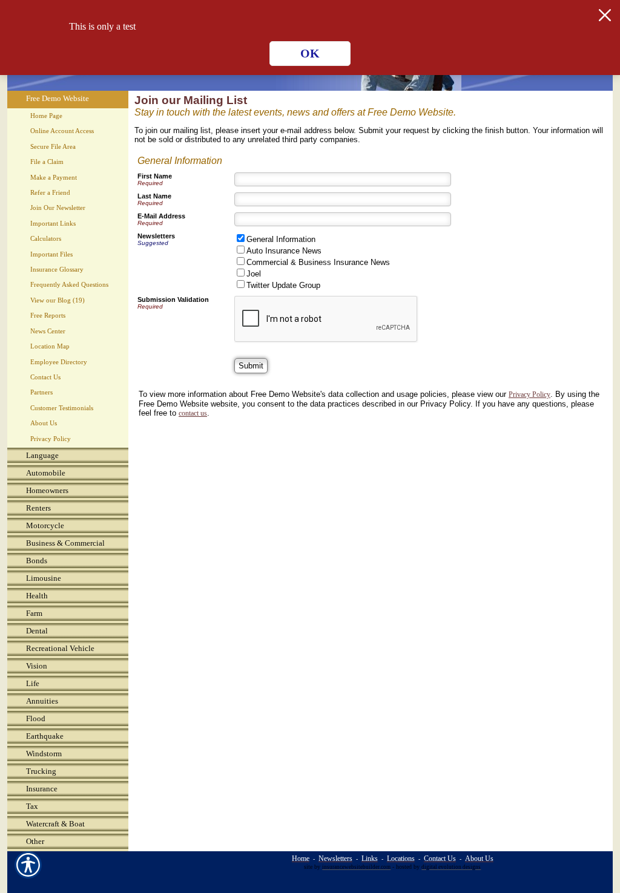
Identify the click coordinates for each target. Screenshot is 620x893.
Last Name (154, 196)
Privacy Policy (529, 394)
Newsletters (156, 236)
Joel (253, 273)
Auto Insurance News (284, 250)
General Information (280, 239)
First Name (154, 176)
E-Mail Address (161, 216)
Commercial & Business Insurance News (318, 262)
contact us (193, 413)
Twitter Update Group (283, 285)
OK (310, 53)
